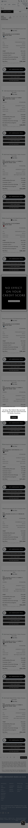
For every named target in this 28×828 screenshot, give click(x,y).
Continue (13, 417)
